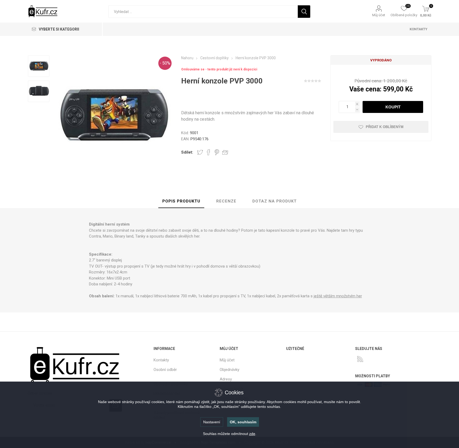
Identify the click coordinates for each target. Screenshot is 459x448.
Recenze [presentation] (226, 201)
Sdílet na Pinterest (217, 152)
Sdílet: (187, 152)
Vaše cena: (365, 89)
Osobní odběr (165, 369)
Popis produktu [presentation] (181, 201)
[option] (39, 66)
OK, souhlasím (243, 422)
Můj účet (378, 15)
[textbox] (203, 11)
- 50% (165, 63)
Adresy (226, 379)
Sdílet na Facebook (208, 152)
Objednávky (229, 369)
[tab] (181, 201)
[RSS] (360, 359)
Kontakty (161, 360)
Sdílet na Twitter (200, 152)
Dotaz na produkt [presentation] (274, 201)
